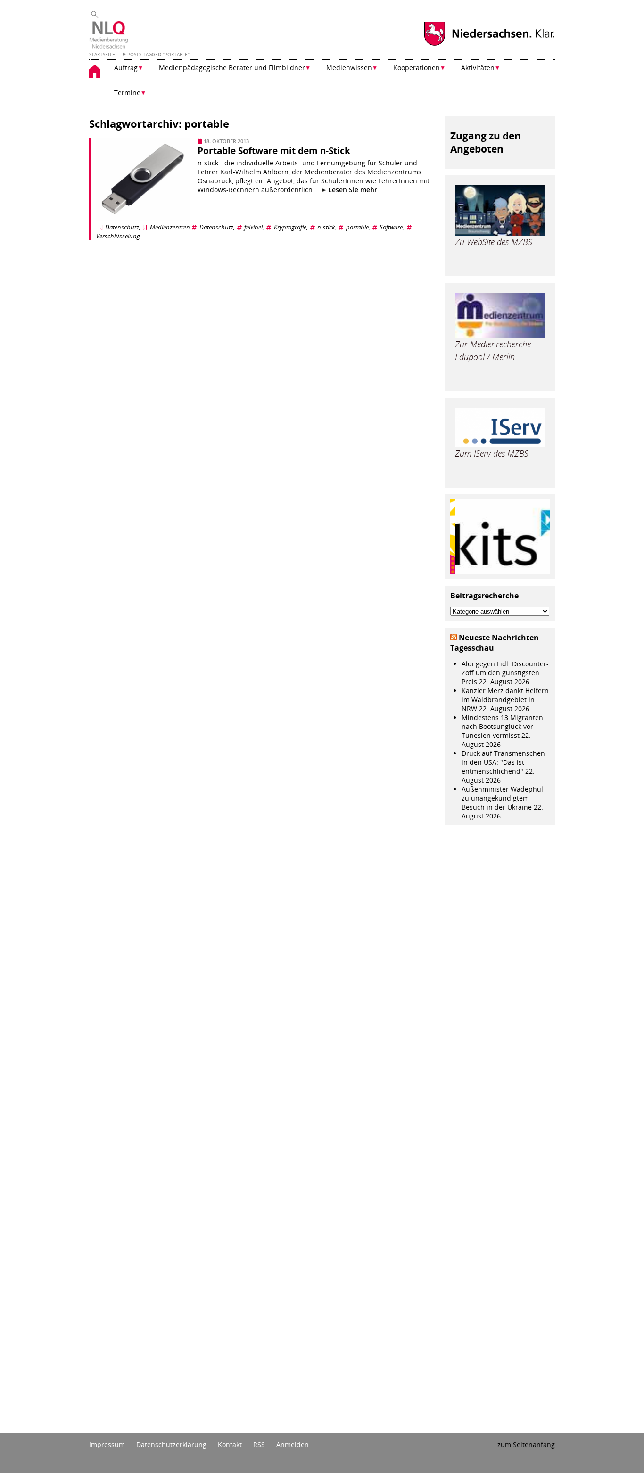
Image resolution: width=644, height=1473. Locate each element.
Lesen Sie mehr (351, 189)
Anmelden (292, 1444)
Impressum (107, 1444)
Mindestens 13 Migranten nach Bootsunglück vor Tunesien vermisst (502, 726)
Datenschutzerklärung (171, 1444)
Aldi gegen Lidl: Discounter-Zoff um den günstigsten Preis (505, 672)
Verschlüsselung (118, 236)
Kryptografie (290, 227)
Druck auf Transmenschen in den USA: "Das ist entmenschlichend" (503, 762)
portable (357, 227)
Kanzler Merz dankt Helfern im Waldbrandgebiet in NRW (505, 699)
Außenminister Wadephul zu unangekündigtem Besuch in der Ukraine (502, 798)
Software (391, 227)
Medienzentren (170, 227)
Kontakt (230, 1444)
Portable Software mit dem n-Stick (274, 151)
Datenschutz (122, 227)
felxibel (253, 227)
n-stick (326, 227)
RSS (259, 1444)
